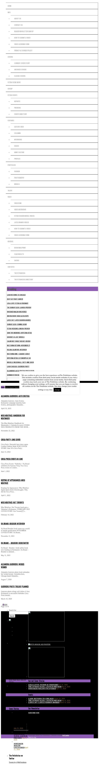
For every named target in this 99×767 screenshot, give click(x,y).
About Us (17, 18)
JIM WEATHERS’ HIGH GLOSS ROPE (18, 316)
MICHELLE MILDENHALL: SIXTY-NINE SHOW (20, 362)
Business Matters (13, 653)
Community (17, 654)
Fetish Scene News (14, 82)
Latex (26, 670)
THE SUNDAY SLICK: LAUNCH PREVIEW (19, 307)
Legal (15, 672)
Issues (16, 146)
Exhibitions (12, 662)
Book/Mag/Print (20, 247)
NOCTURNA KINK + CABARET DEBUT (18, 353)
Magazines (12, 674)
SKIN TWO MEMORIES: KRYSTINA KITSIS (19, 332)
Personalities (12, 678)
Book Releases (23, 651)
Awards (22, 647)
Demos (19, 656)
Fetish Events (12, 95)
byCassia (66, 735)
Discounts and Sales (14, 658)
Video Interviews (20, 209)
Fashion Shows (20, 662)
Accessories (12, 647)
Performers (23, 676)
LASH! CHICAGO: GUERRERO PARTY (18, 366)
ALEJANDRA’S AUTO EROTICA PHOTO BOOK (20, 370)
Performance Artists (14, 676)
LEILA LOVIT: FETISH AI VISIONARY (17, 303)
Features (11, 120)
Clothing (11, 654)
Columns (17, 133)
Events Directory (20, 114)
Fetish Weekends (20, 668)
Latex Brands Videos (21, 222)
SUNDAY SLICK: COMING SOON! (17, 324)
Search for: (13, 610)
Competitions (12, 656)
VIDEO (9, 197)
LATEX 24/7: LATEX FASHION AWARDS (19, 320)
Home (9, 6)
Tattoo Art (23, 680)
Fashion (17, 171)
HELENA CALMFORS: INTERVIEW (17, 349)
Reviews (10, 241)
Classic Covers (19, 76)
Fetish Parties (15, 664)
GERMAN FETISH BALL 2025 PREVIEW (18, 375)
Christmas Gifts (23, 653)
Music (21, 674)
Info (9, 12)
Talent (10, 190)
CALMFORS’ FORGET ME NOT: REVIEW (18, 341)
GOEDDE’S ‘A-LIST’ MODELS (15, 337)
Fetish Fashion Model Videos (24, 216)
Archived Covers (20, 69)
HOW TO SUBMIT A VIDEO (22, 37)
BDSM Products (16, 649)
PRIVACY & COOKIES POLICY (23, 50)
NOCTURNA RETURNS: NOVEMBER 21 (18, 345)
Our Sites (11, 267)
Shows (16, 260)
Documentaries (13, 660)
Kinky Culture (19, 152)
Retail (14, 680)
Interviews (18, 139)
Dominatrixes (21, 660)
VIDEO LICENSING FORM (21, 44)
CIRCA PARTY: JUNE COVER (10, 439)
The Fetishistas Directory (23, 279)
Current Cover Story (22, 63)
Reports (17, 101)
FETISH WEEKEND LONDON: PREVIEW (18, 328)
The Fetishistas (19, 273)
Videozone (17, 203)
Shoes (18, 680)
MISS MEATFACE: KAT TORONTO (12, 502)
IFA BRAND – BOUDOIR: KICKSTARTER (15, 543)
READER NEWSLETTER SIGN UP (23, 31)
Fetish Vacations (21, 666)
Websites (11, 681)
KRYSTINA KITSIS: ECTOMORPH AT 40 (19, 358)
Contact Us (18, 25)
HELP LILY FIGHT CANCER (15, 299)
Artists (17, 647)
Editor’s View (19, 126)
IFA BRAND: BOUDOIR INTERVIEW (13, 523)
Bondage (16, 651)
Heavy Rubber (20, 670)
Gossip (10, 88)
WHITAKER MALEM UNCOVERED (17, 311)
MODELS (17, 184)
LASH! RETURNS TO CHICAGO (16, 294)
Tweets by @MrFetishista (17, 762)
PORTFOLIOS (12, 165)
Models (17, 674)
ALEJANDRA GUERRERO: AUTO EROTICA (15, 396)
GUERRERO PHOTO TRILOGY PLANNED (15, 586)
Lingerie (19, 672)
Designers (24, 656)
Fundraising (12, 670)
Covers (10, 57)
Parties (25, 674)
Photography (19, 177)
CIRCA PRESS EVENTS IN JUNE (12, 459)
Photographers (20, 678)
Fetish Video (12, 668)
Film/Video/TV (19, 254)
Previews (17, 107)
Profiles (17, 158)
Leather (11, 672)
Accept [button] (57, 390)
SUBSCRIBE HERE (33, 712)
